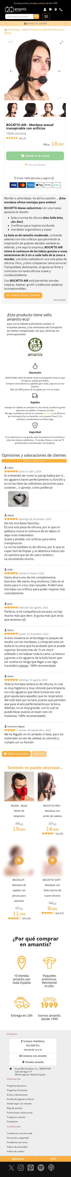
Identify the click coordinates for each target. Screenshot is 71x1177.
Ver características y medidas (23, 295)
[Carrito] (50, 10)
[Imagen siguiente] (58, 71)
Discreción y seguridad (18, 1137)
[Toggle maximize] (61, 42)
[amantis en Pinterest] (31, 1168)
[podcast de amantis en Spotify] (51, 1168)
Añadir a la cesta (36, 156)
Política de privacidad (17, 1146)
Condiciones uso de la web (19, 1133)
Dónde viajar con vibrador (19, 1103)
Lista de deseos (36, 165)
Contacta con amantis (34, 1056)
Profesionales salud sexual (19, 1112)
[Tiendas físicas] (55, 10)
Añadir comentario (17, 754)
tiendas (47, 413)
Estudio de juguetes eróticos (20, 1099)
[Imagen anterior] (11, 71)
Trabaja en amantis (16, 1117)
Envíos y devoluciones (17, 1094)
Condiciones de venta (17, 1142)
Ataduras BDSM (41, 29)
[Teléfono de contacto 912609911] (60, 10)
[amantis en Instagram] (21, 1168)
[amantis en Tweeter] (12, 1168)
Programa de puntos (17, 1085)
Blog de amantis (14, 1108)
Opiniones (18, 1158)
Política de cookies (15, 1151)
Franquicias (12, 1121)
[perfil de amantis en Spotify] (40, 1168)
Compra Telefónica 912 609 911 (34, 1045)
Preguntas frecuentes (17, 1090)
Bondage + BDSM (19, 29)
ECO (53, 1158)
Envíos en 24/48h (37, 23)
